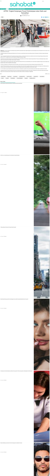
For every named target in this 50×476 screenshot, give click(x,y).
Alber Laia (25, 15)
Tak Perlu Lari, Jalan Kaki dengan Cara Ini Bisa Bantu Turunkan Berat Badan (9, 155)
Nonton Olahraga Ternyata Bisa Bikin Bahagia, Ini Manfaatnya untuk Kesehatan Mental (11, 83)
